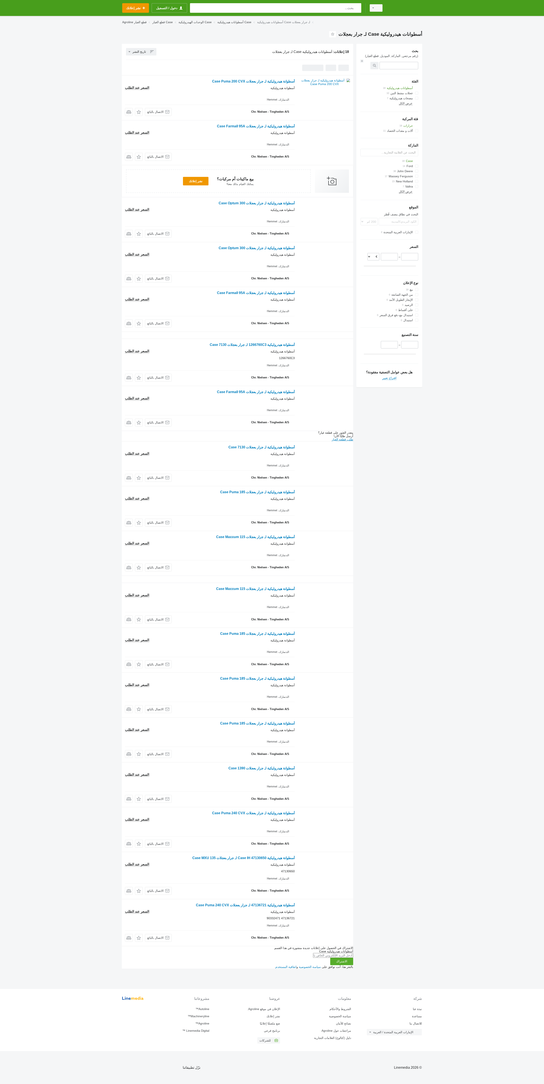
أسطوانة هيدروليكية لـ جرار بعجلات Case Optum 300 (257, 203)
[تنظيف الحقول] (361, 61)
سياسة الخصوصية (310, 967)
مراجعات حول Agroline (336, 1030)
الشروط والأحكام (340, 1009)
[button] (139, 112)
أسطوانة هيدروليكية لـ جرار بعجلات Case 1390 (261, 768)
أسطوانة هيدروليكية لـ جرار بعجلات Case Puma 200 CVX (253, 81)
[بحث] (357, 8)
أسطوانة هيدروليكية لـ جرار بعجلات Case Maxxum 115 (255, 537)
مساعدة (417, 1016)
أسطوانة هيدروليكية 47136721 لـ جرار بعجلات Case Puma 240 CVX (245, 905)
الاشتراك (341, 961)
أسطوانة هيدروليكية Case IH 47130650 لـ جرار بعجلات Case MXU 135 (243, 858)
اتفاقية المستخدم (285, 967)
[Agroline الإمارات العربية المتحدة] (405, 8)
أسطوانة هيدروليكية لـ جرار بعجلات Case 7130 (261, 447)
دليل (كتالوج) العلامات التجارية (332, 1038)
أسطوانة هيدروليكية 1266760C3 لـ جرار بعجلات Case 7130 (252, 345)
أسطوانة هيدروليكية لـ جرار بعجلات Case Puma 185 (257, 492)
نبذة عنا (417, 1009)
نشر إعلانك (196, 181)
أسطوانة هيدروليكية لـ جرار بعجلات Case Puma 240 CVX (253, 813)
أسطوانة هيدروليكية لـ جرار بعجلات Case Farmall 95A (256, 126)
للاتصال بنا (415, 1023)
